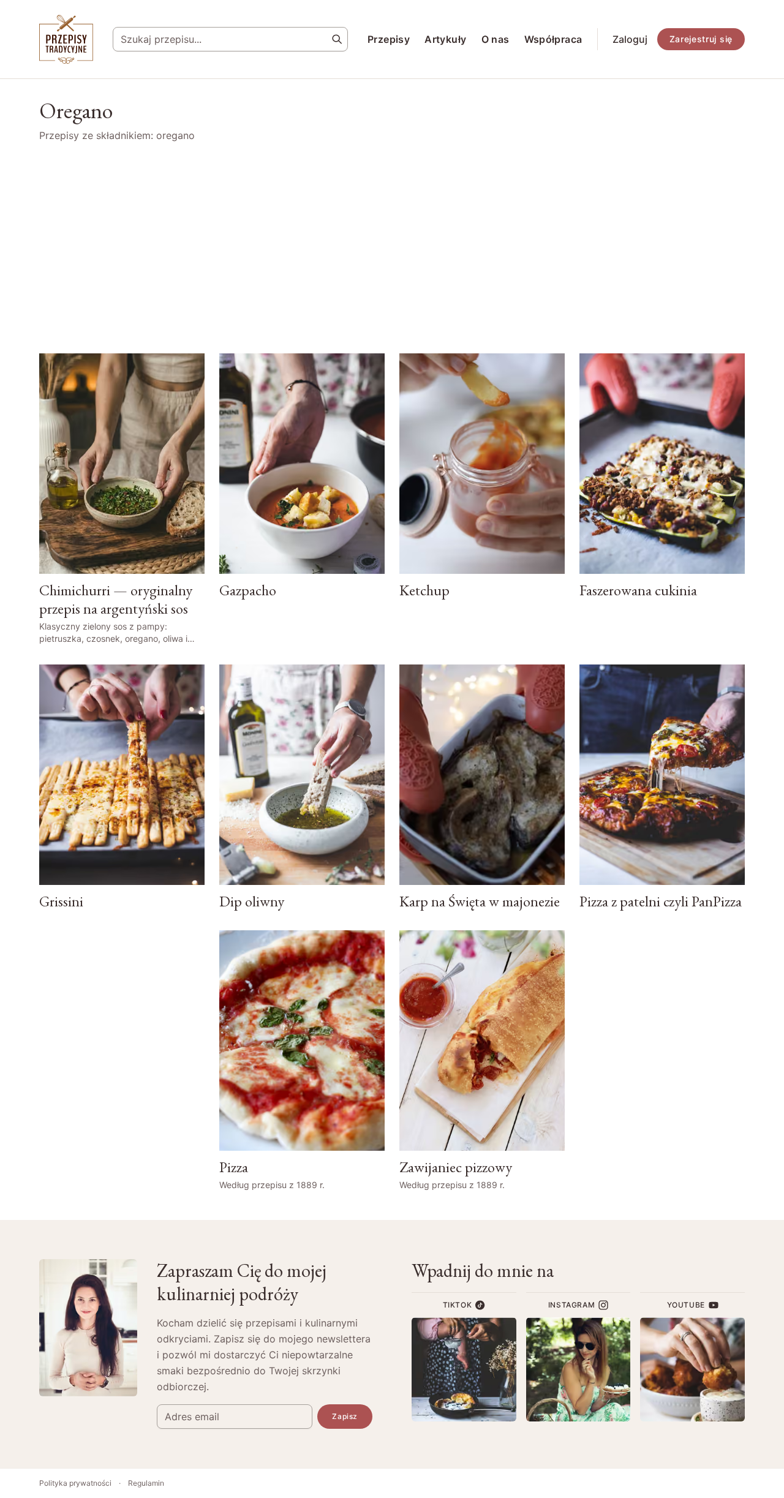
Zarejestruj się (701, 39)
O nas (495, 39)
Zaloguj (629, 39)
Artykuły (445, 39)
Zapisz (345, 1416)
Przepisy (389, 39)
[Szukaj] (337, 39)
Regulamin (146, 1483)
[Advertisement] (392, 248)
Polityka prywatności (75, 1483)
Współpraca (553, 39)
